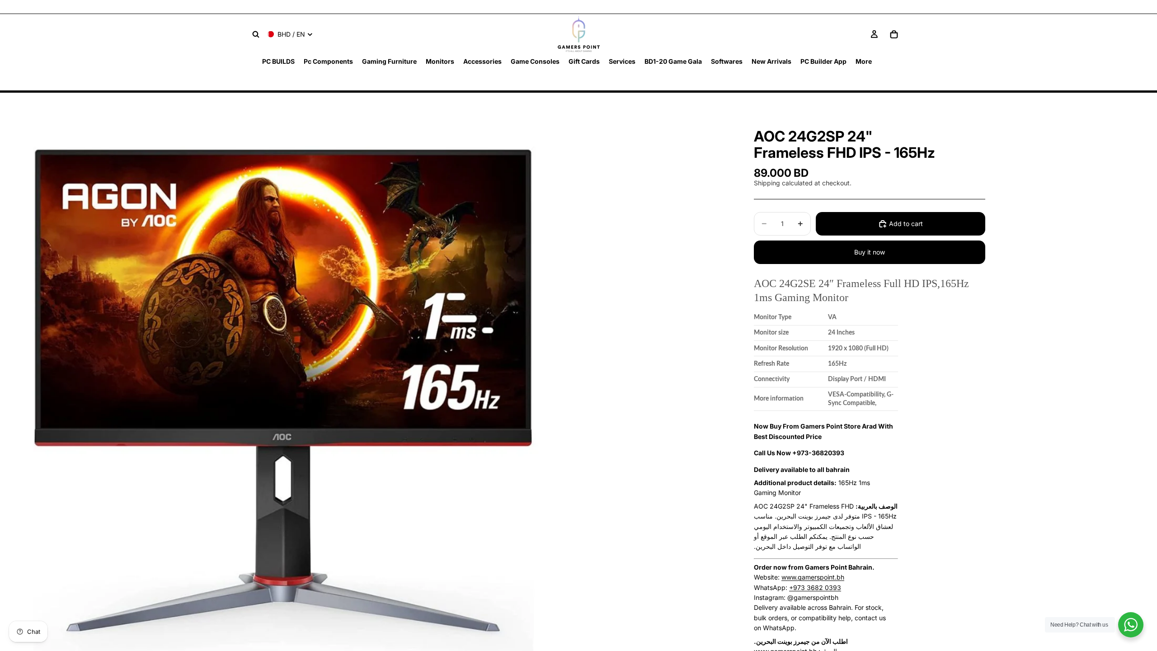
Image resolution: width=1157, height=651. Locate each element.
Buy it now (869, 252)
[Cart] (894, 34)
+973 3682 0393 (815, 587)
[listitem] (863, 61)
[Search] (256, 34)
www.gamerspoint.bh (812, 577)
